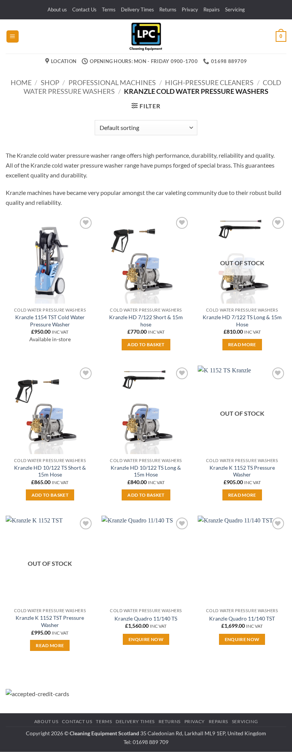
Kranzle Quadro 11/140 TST (242, 618)
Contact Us (84, 9)
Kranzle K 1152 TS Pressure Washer (242, 471)
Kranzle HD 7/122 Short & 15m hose (146, 321)
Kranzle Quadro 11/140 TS (145, 618)
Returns (167, 9)
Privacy (190, 9)
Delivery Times (137, 9)
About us (57, 9)
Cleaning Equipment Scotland (104, 733)
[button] (12, 36)
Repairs (211, 9)
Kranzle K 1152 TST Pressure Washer (50, 621)
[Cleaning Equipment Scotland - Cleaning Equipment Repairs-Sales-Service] (146, 36)
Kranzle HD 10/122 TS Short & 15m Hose (50, 471)
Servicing (235, 9)
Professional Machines (112, 82)
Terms (109, 9)
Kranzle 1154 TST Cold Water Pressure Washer (50, 321)
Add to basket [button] (146, 344)
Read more (242, 344)
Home (21, 82)
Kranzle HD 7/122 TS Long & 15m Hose (242, 321)
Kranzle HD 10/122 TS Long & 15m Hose (146, 471)
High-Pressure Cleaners (209, 82)
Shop (50, 82)
